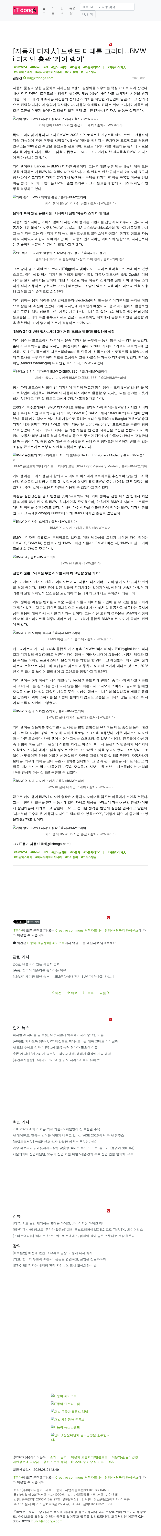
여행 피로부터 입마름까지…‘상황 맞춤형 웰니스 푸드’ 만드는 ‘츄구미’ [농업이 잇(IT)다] (73, 1148)
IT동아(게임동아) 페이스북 (46, 943)
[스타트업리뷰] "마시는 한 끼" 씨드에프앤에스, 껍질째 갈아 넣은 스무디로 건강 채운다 (74, 1236)
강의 (62, 10)
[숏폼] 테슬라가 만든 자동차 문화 (36, 964)
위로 (73, 993)
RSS (111, 1462)
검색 (89, 14)
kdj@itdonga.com (40, 78)
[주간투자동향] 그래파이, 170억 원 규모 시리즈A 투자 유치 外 (56, 1060)
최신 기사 (21, 1122)
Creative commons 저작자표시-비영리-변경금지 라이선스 (96, 930)
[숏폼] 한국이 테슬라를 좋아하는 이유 (39, 970)
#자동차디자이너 (93, 67)
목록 (90, 993)
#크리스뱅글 (89, 71)
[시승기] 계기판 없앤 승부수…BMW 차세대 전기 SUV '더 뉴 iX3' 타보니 (63, 976)
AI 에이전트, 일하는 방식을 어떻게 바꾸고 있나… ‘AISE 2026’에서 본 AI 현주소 (68, 1135)
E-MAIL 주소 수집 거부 (87, 1462)
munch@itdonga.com (46, 1521)
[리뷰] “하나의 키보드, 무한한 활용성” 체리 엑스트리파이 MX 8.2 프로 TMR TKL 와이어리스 (78, 1229)
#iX (46, 67)
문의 (63, 1457)
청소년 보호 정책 (55, 1462)
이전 (57, 993)
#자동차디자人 (117, 67)
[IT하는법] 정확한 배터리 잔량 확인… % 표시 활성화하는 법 (55, 1265)
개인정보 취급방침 (26, 1462)
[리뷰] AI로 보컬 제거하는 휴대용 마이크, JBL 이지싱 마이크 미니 (59, 1223)
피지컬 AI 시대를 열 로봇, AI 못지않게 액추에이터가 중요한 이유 (58, 1035)
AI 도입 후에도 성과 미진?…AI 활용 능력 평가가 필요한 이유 (55, 1047)
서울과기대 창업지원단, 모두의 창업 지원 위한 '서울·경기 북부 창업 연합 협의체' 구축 (73, 1154)
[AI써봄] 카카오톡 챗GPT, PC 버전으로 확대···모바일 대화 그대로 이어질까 (65, 1041)
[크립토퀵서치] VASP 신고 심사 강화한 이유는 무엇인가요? (55, 1142)
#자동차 (75, 67)
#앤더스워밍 (59, 67)
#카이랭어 (71, 71)
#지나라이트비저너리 (48, 71)
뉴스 (44, 10)
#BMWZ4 (20, 67)
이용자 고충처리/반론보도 (89, 1457)
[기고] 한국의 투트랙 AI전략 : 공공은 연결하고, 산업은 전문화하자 (59, 1259)
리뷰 (53, 10)
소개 (53, 1457)
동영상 (72, 10)
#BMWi (35, 67)
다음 (103, 993)
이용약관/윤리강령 (125, 1457)
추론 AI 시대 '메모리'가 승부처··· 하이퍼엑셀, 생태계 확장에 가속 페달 (62, 1054)
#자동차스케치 (23, 71)
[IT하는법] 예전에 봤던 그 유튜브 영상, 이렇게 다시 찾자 (52, 1253)
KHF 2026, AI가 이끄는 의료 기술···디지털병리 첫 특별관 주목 (56, 1129)
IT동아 (17, 930)
